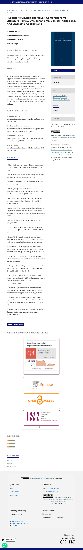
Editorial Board (14, 491)
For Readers (10, 460)
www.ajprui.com (53, 491)
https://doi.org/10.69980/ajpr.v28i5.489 (23, 50)
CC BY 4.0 (18, 514)
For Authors (10, 463)
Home (9, 10)
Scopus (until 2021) (18, 521)
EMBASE (15, 525)
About (11, 488)
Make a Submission (15, 324)
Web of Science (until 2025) (20, 523)
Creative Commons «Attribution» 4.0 (42, 478)
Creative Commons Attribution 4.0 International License (63, 137)
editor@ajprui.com (53, 488)
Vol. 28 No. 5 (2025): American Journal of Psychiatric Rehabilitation (45, 10)
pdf (55, 70)
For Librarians (11, 466)
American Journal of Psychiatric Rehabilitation (31, 2)
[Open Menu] (7, 2)
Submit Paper (14, 495)
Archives (15, 10)
